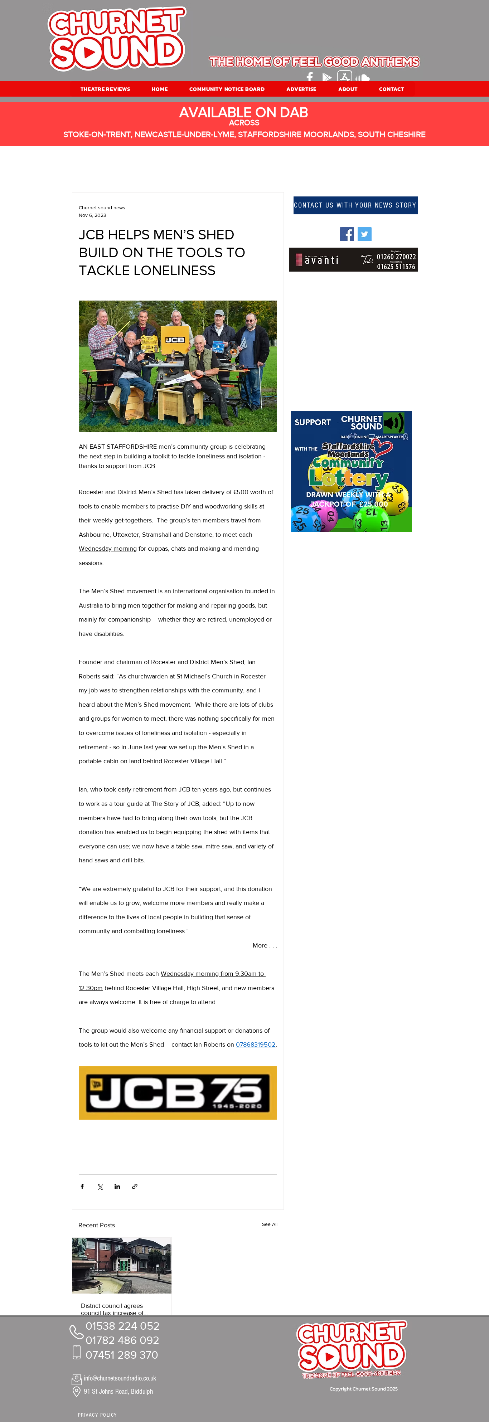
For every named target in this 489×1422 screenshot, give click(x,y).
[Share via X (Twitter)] (99, 1186)
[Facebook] (309, 77)
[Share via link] (134, 1186)
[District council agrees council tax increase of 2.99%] (121, 1266)
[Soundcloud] (362, 77)
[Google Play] (327, 77)
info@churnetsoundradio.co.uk (120, 1378)
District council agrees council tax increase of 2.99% (112, 1309)
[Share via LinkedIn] (117, 1186)
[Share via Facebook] (82, 1186)
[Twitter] (365, 234)
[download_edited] (344, 77)
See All (269, 1224)
